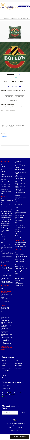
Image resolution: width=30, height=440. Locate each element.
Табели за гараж (5, 308)
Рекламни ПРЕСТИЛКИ (21, 268)
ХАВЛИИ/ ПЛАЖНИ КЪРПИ (20, 198)
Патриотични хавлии (20, 212)
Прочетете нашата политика (15, 427)
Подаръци (6, 18)
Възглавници (14, 18)
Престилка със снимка (7, 168)
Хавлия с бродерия (20, 278)
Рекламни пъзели (19, 266)
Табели (3, 305)
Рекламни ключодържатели (19, 283)
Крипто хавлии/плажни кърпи (21, 200)
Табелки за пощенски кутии (6, 310)
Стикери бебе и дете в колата (6, 241)
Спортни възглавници (23, 18)
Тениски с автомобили (7, 200)
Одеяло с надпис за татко (20, 184)
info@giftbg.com (6, 385)
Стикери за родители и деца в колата (6, 347)
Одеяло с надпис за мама (20, 181)
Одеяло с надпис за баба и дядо (20, 190)
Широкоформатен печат (7, 337)
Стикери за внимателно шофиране (7, 254)
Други (2, 193)
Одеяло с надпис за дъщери (20, 187)
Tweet (19, 74)
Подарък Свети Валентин (5, 279)
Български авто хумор (6, 247)
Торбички (3, 262)
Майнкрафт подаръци (20, 246)
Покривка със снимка (6, 176)
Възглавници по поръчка (19, 286)
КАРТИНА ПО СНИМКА (5, 182)
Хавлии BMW (18, 222)
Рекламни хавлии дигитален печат (19, 275)
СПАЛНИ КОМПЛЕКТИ (4, 189)
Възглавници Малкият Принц (20, 173)
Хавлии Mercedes (5, 225)
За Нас (4, 363)
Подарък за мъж (5, 287)
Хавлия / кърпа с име (20, 219)
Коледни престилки (6, 272)
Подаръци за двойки (20, 227)
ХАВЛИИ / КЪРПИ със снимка (7, 174)
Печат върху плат (5, 317)
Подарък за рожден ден (7, 282)
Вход (3, 365)
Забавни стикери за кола (6, 232)
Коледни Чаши (5, 273)
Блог (16, 360)
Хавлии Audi (18, 224)
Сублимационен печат (7, 343)
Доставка (4, 378)
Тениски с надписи (6, 202)
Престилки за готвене (6, 213)
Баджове (17, 253)
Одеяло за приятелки (20, 192)
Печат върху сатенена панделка (6, 326)
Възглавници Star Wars (21, 165)
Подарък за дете (19, 237)
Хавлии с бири (19, 220)
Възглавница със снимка (5, 165)
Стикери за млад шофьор (5, 245)
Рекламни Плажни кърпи (19, 272)
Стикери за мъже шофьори (5, 238)
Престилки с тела (5, 221)
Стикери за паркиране (7, 252)
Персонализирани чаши (7, 294)
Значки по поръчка (20, 254)
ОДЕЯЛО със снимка (6, 179)
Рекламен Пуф (18, 280)
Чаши (2, 227)
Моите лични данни (16, 430)
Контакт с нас (6, 375)
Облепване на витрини (7, 335)
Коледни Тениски (5, 207)
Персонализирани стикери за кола (5, 260)
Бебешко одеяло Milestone (19, 194)
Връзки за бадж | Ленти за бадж (21, 257)
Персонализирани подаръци (6, 291)
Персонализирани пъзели (5, 302)
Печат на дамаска (5, 320)
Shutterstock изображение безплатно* (18, 365)
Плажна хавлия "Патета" (19, 210)
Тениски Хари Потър (6, 209)
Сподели (11, 74)
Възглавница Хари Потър (19, 170)
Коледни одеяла (5, 270)
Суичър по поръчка (6, 186)
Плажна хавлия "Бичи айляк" (20, 206)
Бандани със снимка (6, 191)
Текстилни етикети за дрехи (6, 323)
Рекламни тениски (19, 261)
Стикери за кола (5, 230)
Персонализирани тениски (5, 299)
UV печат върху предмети (5, 341)
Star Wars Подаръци (20, 244)
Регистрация (5, 370)
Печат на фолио (5, 339)
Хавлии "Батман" (19, 217)
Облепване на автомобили (4, 332)
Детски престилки (5, 223)
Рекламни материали (18, 250)
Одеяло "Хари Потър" (20, 178)
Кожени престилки (6, 219)
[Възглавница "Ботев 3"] (15, 41)
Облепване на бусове (6, 334)
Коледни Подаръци (6, 267)
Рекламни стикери (19, 263)
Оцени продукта (4, 136)
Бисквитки (5, 373)
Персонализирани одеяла (5, 296)
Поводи (3, 265)
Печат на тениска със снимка (6, 170)
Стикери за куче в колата (5, 249)
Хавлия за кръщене (20, 213)
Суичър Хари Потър (6, 211)
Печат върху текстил (6, 315)
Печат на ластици (5, 318)
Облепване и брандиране (4, 329)
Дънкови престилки (6, 217)
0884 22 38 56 (25, 6)
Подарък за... (5, 285)
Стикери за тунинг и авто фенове (6, 257)
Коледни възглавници (6, 268)
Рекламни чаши (19, 264)
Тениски (3, 198)
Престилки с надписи (6, 215)
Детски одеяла (18, 176)
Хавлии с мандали (19, 215)
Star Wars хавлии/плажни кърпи (19, 203)
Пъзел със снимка (5, 178)
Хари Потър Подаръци (20, 242)
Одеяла (17, 175)
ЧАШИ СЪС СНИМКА (7, 185)
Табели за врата (5, 307)
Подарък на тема (20, 240)
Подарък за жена (19, 225)
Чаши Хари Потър (5, 228)
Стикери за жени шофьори (5, 235)
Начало (4, 360)
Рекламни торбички (20, 270)
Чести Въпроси (6, 368)
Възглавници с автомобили (18, 163)
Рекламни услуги (6, 314)
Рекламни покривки (20, 259)
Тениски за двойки (6, 204)
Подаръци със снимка (5, 162)
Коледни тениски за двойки (6, 276)
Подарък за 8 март (6, 281)
